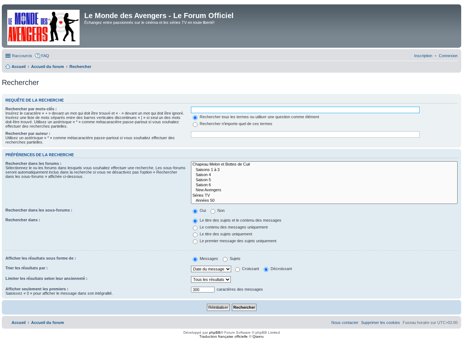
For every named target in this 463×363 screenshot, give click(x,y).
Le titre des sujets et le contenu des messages (240, 220)
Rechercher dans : (22, 220)
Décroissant (280, 268)
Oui (202, 210)
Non (220, 210)
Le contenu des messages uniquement (233, 227)
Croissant (250, 268)
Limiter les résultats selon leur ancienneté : (46, 278)
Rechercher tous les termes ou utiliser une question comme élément (259, 117)
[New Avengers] (324, 190)
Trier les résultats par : (26, 268)
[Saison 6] (324, 185)
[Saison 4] (324, 175)
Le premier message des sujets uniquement (237, 241)
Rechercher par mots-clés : (31, 109)
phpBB (215, 332)
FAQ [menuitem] (45, 56)
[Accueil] (44, 26)
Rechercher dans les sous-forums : (38, 210)
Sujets (235, 258)
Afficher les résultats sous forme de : (40, 258)
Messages (208, 258)
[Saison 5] (324, 180)
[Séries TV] (324, 195)
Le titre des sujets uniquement (225, 234)
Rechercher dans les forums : (33, 163)
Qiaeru (258, 336)
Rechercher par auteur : (27, 133)
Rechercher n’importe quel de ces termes (235, 123)
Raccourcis (22, 56)
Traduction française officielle (223, 336)
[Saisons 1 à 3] (324, 169)
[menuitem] (448, 56)
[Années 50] (324, 200)
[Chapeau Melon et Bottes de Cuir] (324, 164)
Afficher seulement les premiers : (36, 289)
